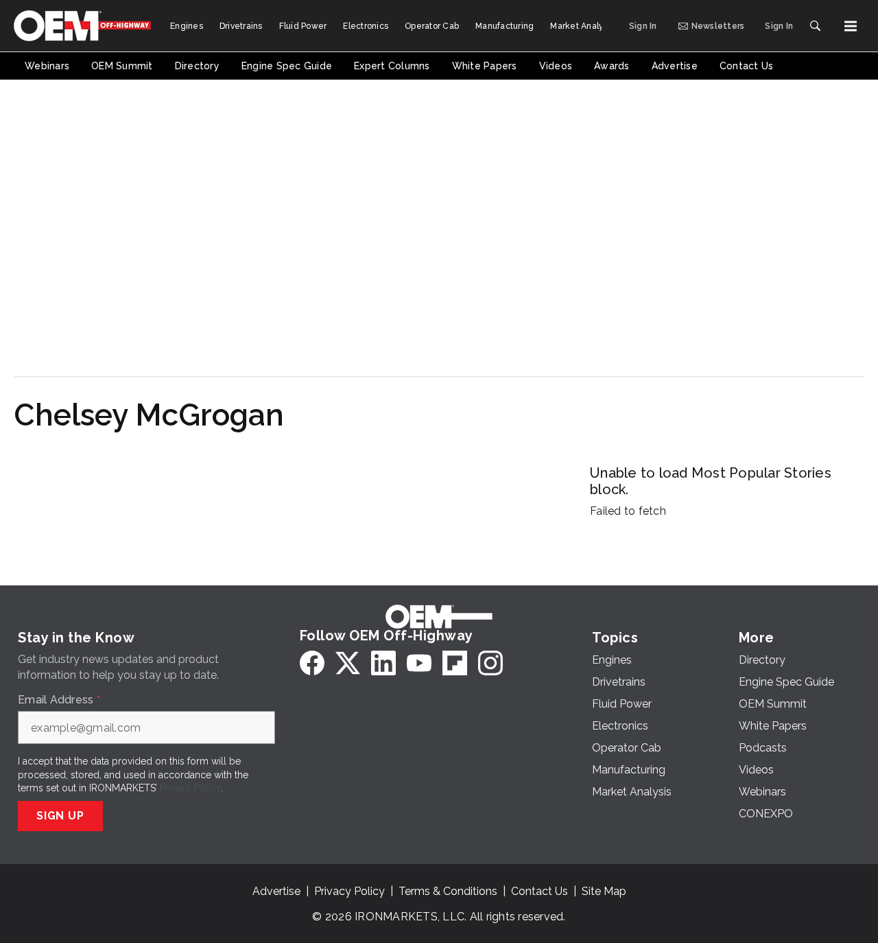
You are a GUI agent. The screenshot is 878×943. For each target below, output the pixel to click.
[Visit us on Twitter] (347, 663)
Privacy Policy (190, 787)
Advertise (276, 891)
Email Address (59, 700)
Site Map (604, 891)
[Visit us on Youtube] (419, 663)
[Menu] (850, 26)
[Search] (815, 26)
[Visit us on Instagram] (490, 663)
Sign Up (60, 815)
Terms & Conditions (448, 891)
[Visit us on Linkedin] (383, 663)
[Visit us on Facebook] (312, 663)
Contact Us (539, 891)
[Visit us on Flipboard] (454, 663)
